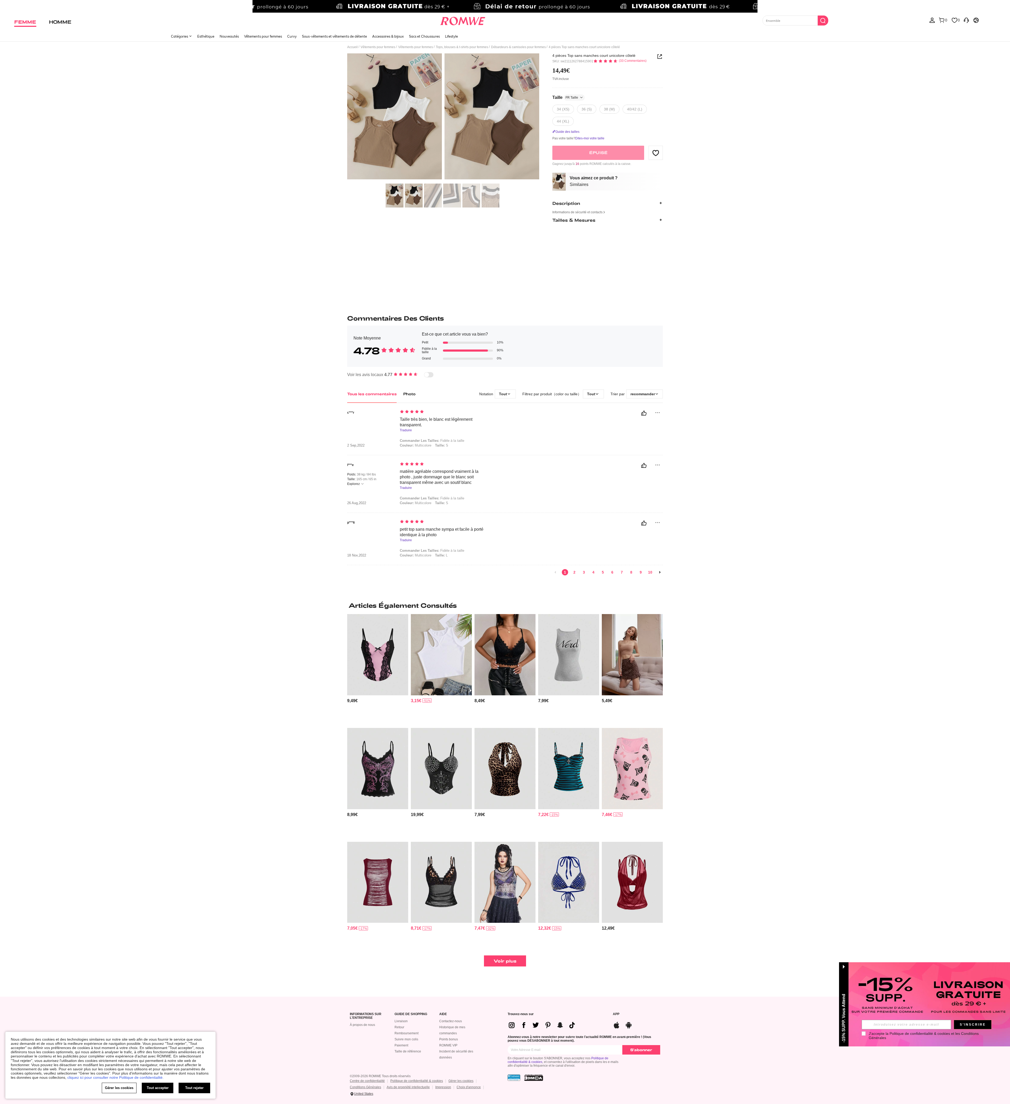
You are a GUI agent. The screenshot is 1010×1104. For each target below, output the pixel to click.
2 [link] (574, 572)
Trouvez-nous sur (521, 1014)
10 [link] (650, 572)
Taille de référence (408, 1051)
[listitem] (377, 669)
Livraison (401, 1021)
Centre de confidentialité (367, 1081)
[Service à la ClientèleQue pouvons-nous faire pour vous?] (966, 20)
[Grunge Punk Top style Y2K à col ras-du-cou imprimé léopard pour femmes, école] (505, 768)
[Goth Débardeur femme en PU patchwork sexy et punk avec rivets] (441, 768)
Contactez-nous (450, 1021)
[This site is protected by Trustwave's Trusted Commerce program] (514, 1078)
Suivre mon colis (406, 1039)
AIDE (443, 1014)
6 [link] (612, 572)
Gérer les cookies (460, 1081)
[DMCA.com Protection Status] (533, 1078)
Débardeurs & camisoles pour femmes (518, 47)
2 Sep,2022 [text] (356, 445)
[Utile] (644, 413)
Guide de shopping (411, 1014)
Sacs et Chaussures (424, 36)
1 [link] (565, 572)
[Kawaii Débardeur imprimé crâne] (632, 768)
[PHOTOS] (443, 117)
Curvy (292, 36)
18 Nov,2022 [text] (356, 555)
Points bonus (448, 1039)
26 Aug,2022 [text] (356, 503)
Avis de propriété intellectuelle (408, 1087)
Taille (565, 97)
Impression (443, 1087)
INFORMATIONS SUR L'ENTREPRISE (365, 1016)
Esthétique (205, 36)
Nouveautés (229, 36)
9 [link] (641, 572)
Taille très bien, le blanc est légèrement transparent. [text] (436, 422)
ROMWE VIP (448, 1045)
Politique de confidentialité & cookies (416, 1081)
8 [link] (631, 572)
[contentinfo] (352, 700)
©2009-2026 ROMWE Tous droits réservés (380, 1076)
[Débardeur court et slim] (632, 654)
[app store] (616, 1024)
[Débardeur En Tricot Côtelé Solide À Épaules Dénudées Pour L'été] (441, 654)
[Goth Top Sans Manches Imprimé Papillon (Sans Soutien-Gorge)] (505, 882)
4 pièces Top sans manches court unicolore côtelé (593, 55)
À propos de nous (362, 1025)
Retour (399, 1027)
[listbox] (932, 20)
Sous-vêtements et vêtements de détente (334, 36)
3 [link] (584, 572)
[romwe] (463, 20)
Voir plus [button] (505, 960)
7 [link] (622, 572)
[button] (656, 153)
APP (616, 1014)
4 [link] (593, 572)
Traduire (406, 430)
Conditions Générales (365, 1087)
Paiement (401, 1045)
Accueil (352, 47)
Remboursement (406, 1033)
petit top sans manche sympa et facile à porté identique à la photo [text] (441, 532)
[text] (444, 412)
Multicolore (415, 445)
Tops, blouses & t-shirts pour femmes (462, 47)
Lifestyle (451, 36)
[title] (505, 605)
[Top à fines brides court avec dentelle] (505, 654)
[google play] (628, 1024)
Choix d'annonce (469, 1087)
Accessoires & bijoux (388, 36)
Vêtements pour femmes (263, 36)
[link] (505, 6)
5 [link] (603, 572)
